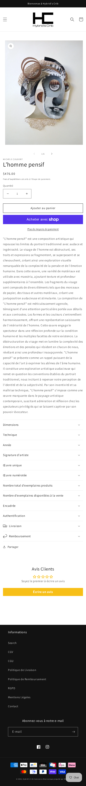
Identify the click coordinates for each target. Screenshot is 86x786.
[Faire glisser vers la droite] (51, 153)
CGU (11, 661)
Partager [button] (13, 547)
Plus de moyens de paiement (43, 229)
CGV (10, 652)
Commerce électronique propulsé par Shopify (52, 779)
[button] (5, 19)
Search (12, 643)
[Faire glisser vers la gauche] (34, 153)
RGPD (11, 688)
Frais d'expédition (11, 179)
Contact (13, 706)
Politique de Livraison (22, 670)
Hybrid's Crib (28, 779)
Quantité (8, 185)
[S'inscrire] (73, 731)
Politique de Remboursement (27, 679)
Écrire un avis (43, 592)
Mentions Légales (19, 697)
